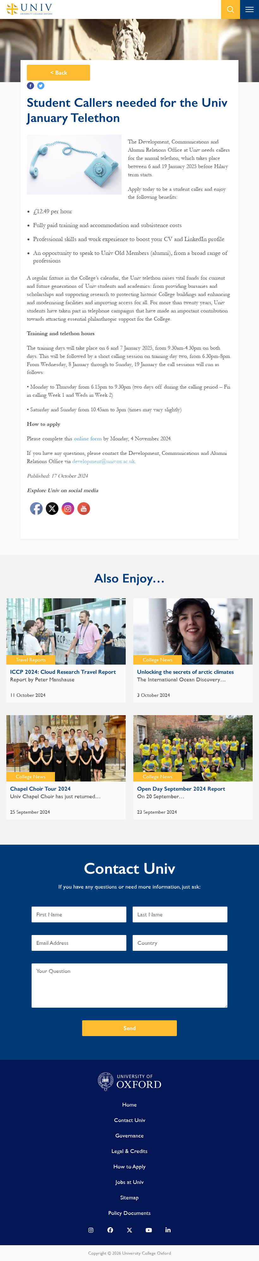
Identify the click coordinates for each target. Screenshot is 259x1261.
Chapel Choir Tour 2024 (40, 788)
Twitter (41, 85)
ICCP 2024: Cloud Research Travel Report (63, 671)
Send (129, 1028)
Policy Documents (129, 1213)
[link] (91, 1232)
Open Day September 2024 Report (181, 788)
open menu (249, 9)
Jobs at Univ (130, 1182)
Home (129, 1104)
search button (230, 9)
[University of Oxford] (129, 1081)
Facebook (30, 85)
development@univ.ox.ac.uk (103, 461)
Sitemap (129, 1197)
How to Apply (129, 1166)
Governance (129, 1135)
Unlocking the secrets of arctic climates (185, 671)
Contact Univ (129, 1120)
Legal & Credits (129, 1151)
